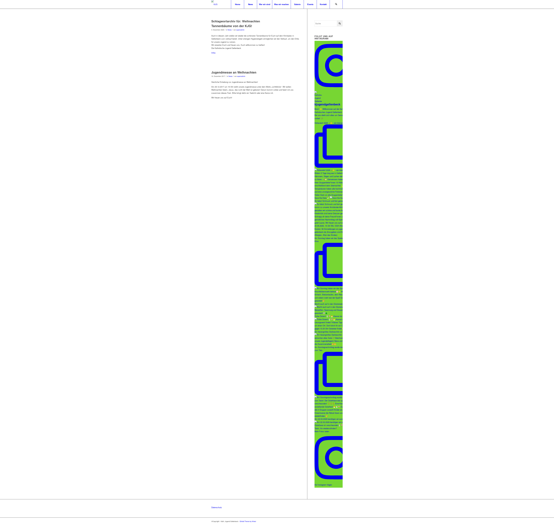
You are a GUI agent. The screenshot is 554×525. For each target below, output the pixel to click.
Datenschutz (216, 507)
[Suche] (336, 4)
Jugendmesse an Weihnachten (233, 72)
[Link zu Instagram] (336, 521)
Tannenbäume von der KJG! (231, 26)
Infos (213, 52)
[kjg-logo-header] (214, 4)
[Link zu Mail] (340, 521)
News (230, 30)
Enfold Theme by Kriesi (248, 521)
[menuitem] (237, 4)
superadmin (240, 30)
